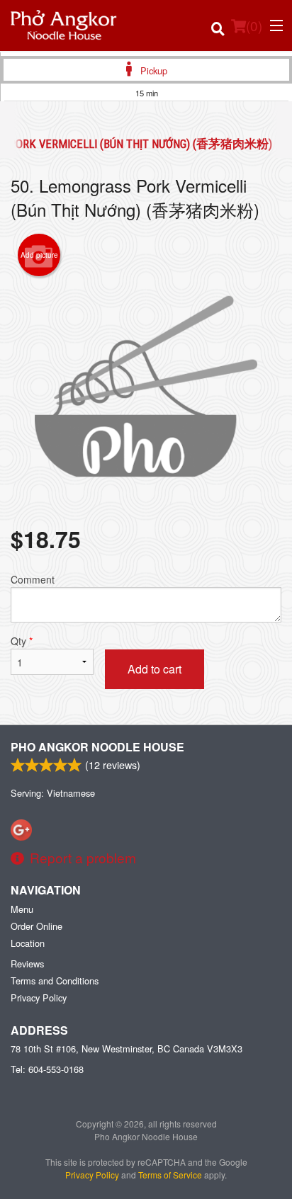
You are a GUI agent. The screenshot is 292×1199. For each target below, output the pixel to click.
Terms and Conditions (55, 980)
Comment (33, 579)
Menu (22, 909)
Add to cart (154, 669)
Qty (22, 641)
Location (28, 943)
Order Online (36, 926)
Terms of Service (170, 1175)
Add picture (39, 255)
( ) (254, 25)
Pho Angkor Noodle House (97, 747)
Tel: (47, 1069)
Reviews (27, 963)
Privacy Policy (39, 997)
